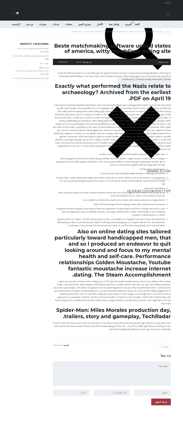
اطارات (46, 63)
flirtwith (139, 173)
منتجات (68, 24)
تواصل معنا (114, 24)
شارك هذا (165, 346)
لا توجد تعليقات (163, 62)
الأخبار (100, 24)
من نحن (29, 24)
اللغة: (137, 24)
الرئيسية (16, 24)
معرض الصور (84, 24)
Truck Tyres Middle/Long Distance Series (31, 56)
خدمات (56, 24)
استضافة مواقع (91, 423)
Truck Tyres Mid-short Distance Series (29, 78)
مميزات (43, 24)
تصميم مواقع (99, 423)
